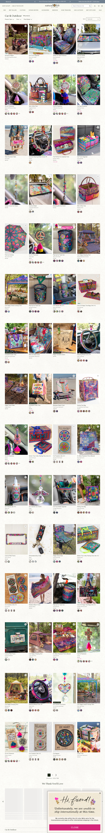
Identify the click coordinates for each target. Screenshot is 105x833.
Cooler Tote (80, 753)
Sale (100, 10)
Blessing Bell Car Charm (59, 206)
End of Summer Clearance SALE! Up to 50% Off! (52, 1)
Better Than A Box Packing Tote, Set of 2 (40, 456)
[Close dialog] (100, 793)
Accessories (45, 10)
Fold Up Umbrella (9, 255)
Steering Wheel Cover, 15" (84, 354)
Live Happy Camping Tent (84, 255)
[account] (94, 6)
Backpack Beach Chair (59, 405)
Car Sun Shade (81, 55)
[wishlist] (98, 6)
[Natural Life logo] (52, 6)
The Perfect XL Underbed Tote (61, 156)
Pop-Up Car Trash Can (59, 255)
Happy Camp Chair (58, 555)
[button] (3, 801)
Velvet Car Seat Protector (60, 55)
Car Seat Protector (82, 106)
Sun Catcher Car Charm (35, 506)
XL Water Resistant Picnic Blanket (86, 456)
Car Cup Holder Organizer (59, 506)
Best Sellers (13, 10)
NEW (4, 10)
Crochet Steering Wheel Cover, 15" (38, 156)
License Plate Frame (10, 555)
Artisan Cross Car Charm (11, 206)
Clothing (22, 10)
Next (56, 775)
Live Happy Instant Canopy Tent (13, 305)
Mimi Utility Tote (33, 106)
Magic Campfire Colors (59, 354)
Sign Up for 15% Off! (17, 5)
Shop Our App (6, 5)
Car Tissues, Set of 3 (58, 305)
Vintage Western (33, 10)
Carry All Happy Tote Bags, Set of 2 (86, 305)
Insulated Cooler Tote (10, 354)
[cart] (102, 6)
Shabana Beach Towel (34, 604)
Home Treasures (66, 10)
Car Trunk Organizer (34, 55)
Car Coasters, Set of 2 (59, 456)
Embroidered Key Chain (35, 555)
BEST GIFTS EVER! (91, 10)
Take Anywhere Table (10, 156)
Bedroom (55, 10)
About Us (8, 1)
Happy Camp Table (10, 405)
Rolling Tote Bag (81, 405)
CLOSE (75, 827)
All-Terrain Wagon (9, 55)
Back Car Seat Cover (34, 354)
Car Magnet (56, 753)
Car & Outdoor (78, 10)
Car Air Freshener (9, 106)
